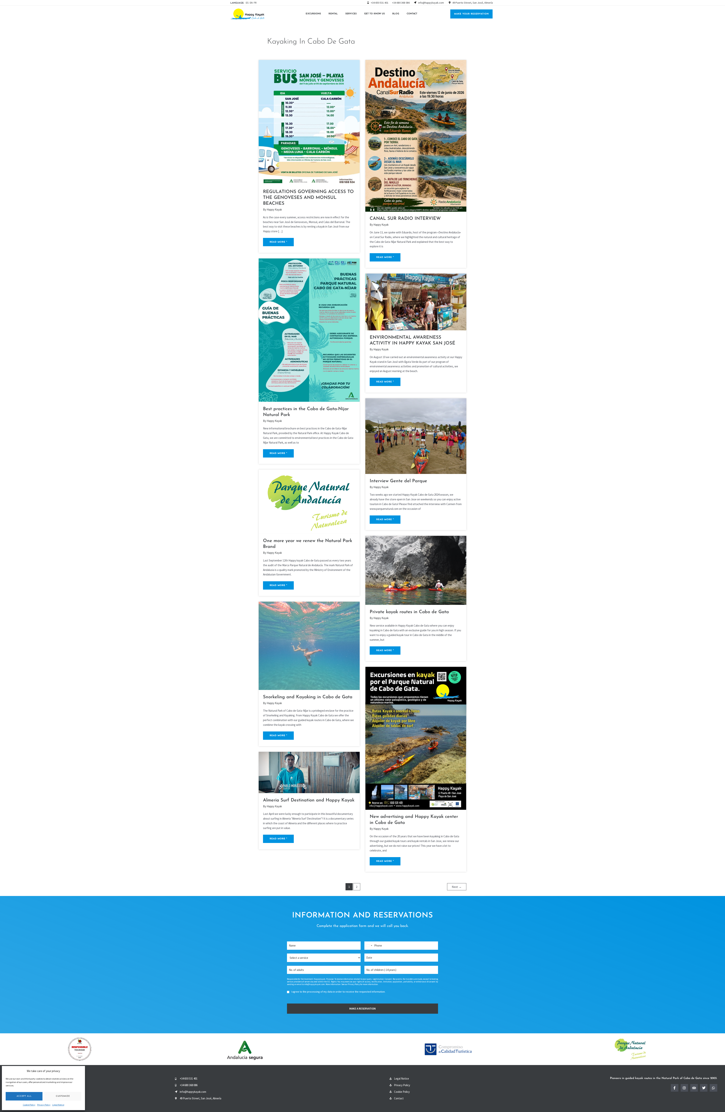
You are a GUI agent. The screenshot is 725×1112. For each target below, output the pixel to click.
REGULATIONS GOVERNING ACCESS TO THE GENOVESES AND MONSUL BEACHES (308, 198)
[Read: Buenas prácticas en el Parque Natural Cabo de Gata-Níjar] (309, 330)
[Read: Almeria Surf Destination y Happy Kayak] (309, 772)
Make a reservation (362, 1008)
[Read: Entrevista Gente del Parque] (415, 436)
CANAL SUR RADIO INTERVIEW (405, 218)
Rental (333, 14)
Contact (412, 14)
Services (351, 14)
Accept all (24, 1096)
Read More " (278, 240)
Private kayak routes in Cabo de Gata (409, 612)
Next (457, 887)
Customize (63, 1096)
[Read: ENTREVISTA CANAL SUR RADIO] (415, 135)
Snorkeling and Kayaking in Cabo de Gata (307, 697)
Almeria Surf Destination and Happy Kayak (308, 800)
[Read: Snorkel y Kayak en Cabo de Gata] (309, 645)
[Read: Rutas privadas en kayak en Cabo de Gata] (415, 570)
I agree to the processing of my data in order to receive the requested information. (338, 991)
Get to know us (374, 14)
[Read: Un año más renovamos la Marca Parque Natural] (309, 501)
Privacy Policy (43, 1104)
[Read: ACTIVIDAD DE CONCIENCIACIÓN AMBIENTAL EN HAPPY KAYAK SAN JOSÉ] (415, 301)
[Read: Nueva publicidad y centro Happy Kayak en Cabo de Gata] (415, 738)
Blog (395, 14)
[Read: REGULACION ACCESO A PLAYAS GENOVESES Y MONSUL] (309, 122)
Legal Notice (58, 1104)
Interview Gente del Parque (398, 481)
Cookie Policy (29, 1104)
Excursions (313, 14)
